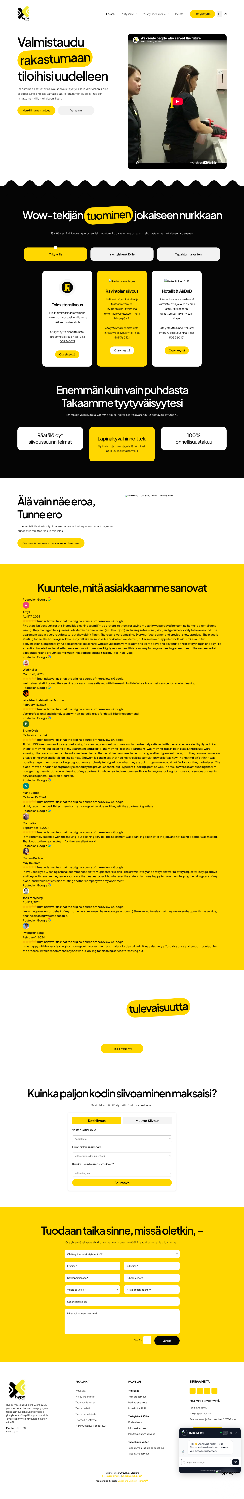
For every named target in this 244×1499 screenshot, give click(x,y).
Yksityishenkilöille (154, 14)
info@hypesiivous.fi (62, 336)
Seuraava (122, 1183)
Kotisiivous (97, 1120)
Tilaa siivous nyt (122, 1048)
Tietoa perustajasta (86, 1413)
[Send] (235, 1462)
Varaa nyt (76, 110)
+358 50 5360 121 (199, 1407)
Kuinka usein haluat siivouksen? (93, 1164)
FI (219, 13)
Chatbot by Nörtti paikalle (210, 1470)
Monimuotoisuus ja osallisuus (91, 1425)
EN (225, 13)
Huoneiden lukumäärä (87, 1147)
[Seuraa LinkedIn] (207, 1391)
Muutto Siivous (147, 1120)
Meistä (179, 14)
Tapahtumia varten (188, 254)
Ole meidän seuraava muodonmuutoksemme (51, 543)
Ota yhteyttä (202, 14)
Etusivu (110, 14)
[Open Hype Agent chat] (228, 1483)
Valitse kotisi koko (84, 1130)
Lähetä (167, 1340)
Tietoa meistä (83, 1408)
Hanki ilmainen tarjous (36, 110)
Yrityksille (128, 14)
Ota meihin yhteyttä (86, 1419)
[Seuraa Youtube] (214, 1391)
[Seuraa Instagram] (200, 1391)
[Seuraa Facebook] (193, 1391)
